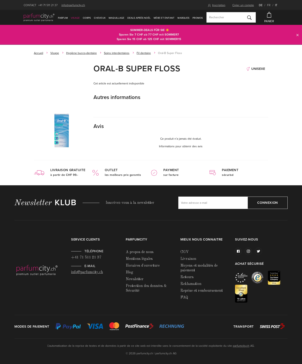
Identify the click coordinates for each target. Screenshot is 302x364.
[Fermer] (297, 34)
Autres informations (116, 97)
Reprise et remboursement (201, 291)
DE (261, 5)
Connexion (267, 203)
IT (276, 5)
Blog (129, 272)
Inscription (218, 5)
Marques (183, 17)
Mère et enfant (164, 17)
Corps (87, 17)
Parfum (63, 17)
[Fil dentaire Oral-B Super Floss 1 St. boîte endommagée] (61, 130)
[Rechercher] (249, 17)
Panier (269, 21)
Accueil (38, 53)
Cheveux (100, 17)
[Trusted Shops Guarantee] (259, 277)
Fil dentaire (144, 53)
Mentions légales (139, 259)
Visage (75, 17)
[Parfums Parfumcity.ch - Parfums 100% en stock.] (39, 17)
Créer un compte (243, 5)
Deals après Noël (139, 17)
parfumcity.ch (241, 346)
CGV (184, 252)
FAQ (184, 297)
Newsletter (135, 279)
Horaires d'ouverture (143, 265)
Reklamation (190, 284)
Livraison (188, 259)
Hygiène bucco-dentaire (81, 53)
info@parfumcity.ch (73, 5)
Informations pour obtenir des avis (181, 146)
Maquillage (116, 17)
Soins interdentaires (116, 53)
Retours (187, 277)
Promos (197, 17)
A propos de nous (139, 252)
